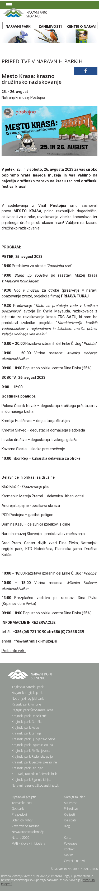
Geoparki (18, 808)
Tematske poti (22, 803)
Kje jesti (69, 814)
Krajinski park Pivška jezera (31, 750)
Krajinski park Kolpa (25, 727)
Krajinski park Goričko (27, 721)
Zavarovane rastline (26, 826)
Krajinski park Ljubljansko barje (33, 739)
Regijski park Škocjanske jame (33, 710)
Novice (68, 855)
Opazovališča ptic (24, 797)
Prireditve (71, 808)
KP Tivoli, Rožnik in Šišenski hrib (34, 774)
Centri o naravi (74, 861)
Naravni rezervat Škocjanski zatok (35, 785)
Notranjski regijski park (28, 698)
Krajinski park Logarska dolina (32, 745)
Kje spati (70, 820)
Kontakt (69, 849)
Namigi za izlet (74, 797)
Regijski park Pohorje (26, 704)
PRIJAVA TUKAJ (75, 296)
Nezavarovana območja (28, 832)
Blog (67, 826)
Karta (67, 837)
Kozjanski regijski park (27, 692)
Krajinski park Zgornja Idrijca (31, 779)
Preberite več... (14, 651)
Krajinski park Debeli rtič (29, 716)
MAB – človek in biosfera (28, 843)
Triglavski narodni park (28, 687)
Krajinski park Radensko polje (32, 756)
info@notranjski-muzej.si (34, 641)
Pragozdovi (19, 814)
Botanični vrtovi (22, 820)
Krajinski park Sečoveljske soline (34, 762)
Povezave (70, 843)
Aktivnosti (70, 803)
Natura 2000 (21, 837)
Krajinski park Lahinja (26, 733)
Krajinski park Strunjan (28, 768)
